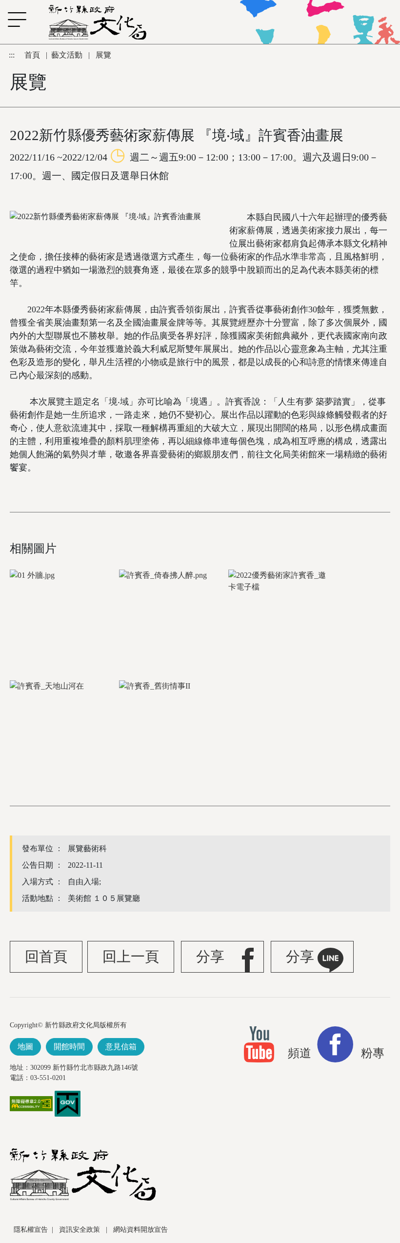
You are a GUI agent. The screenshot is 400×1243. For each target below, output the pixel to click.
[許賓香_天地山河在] (63, 726)
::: (13, 55)
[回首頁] (97, 22)
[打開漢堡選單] (12, 19)
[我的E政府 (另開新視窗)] (67, 1103)
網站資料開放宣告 (140, 1229)
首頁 (33, 55)
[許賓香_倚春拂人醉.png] (172, 615)
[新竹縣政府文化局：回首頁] (83, 1174)
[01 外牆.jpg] (63, 615)
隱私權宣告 (31, 1229)
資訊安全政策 (80, 1229)
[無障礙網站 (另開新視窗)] (31, 1108)
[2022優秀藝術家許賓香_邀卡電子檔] (282, 615)
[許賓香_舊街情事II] (172, 726)
